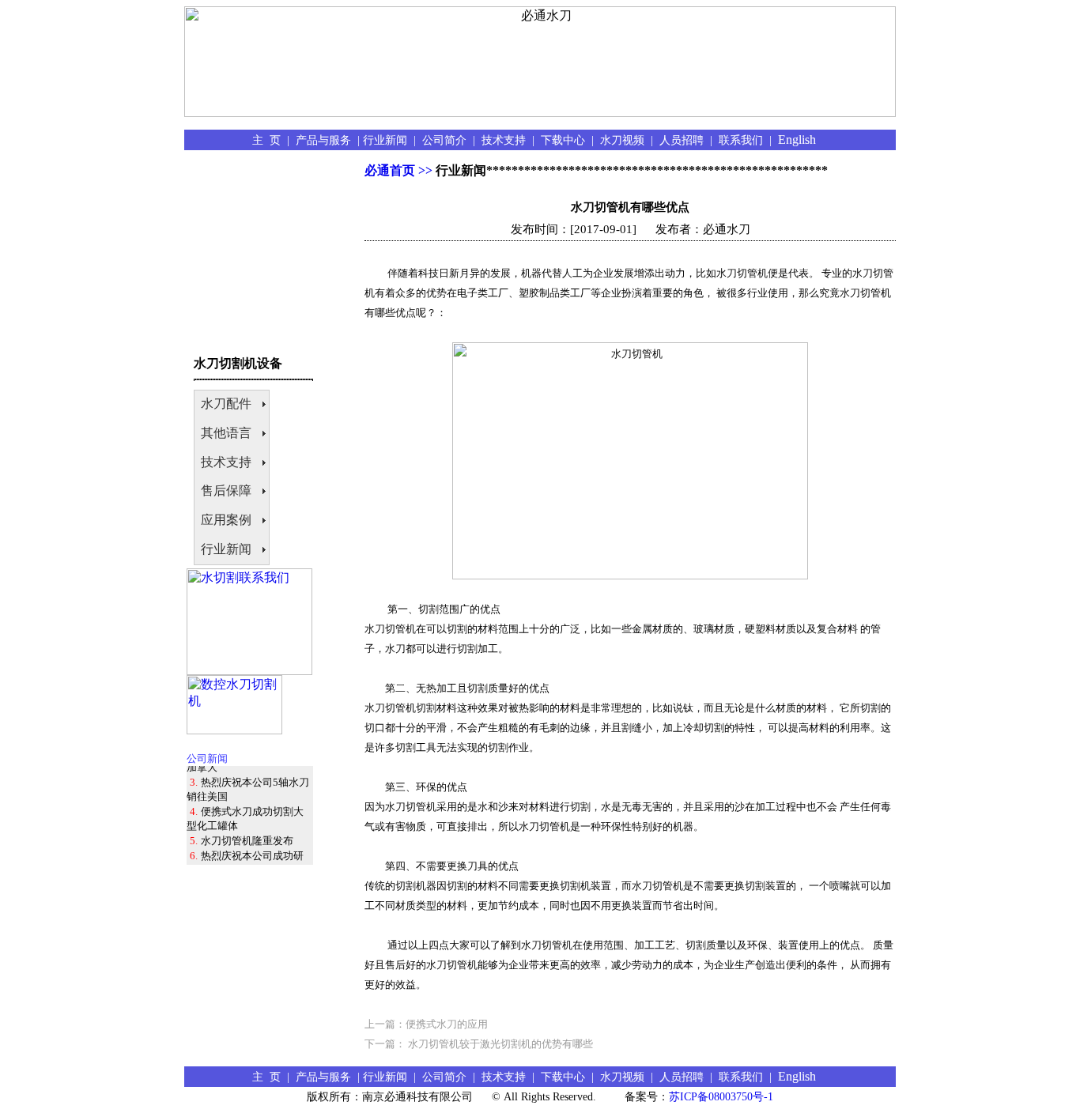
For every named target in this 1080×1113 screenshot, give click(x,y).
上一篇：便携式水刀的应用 (426, 1024)
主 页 (269, 140)
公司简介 (447, 140)
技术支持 (506, 140)
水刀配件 (226, 403)
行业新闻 (388, 140)
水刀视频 (625, 140)
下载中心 (566, 140)
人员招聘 (684, 140)
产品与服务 (326, 140)
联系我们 (744, 140)
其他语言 (226, 433)
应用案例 (226, 519)
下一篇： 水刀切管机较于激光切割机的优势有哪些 (478, 1044)
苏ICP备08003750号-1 (721, 1097)
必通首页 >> (398, 170)
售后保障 (226, 490)
